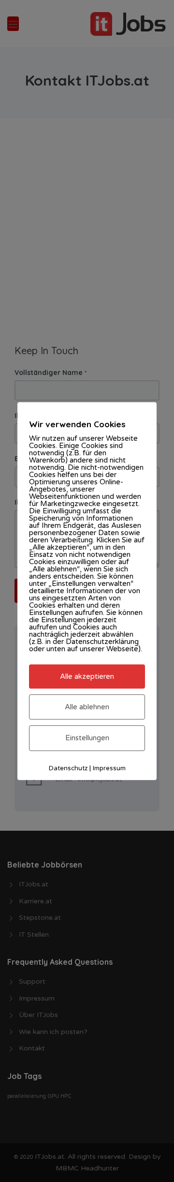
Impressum (109, 768)
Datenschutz (68, 768)
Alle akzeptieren (87, 676)
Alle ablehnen (87, 707)
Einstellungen (87, 738)
